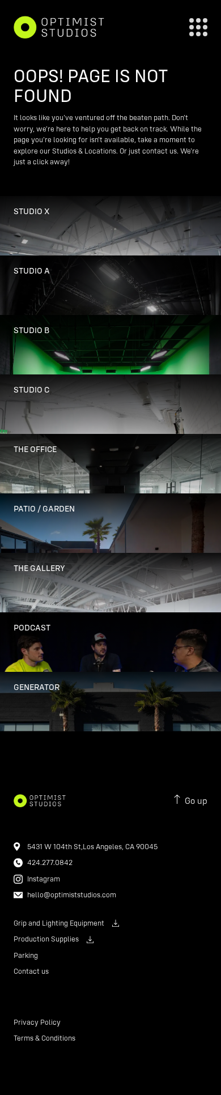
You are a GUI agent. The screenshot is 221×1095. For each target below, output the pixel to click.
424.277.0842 (50, 862)
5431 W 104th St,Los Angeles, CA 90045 (92, 846)
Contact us (31, 970)
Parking (26, 955)
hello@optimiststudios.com (71, 894)
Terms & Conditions (44, 1037)
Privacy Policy (37, 1021)
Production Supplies (46, 938)
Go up (196, 800)
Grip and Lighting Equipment (59, 922)
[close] (198, 27)
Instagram (43, 878)
